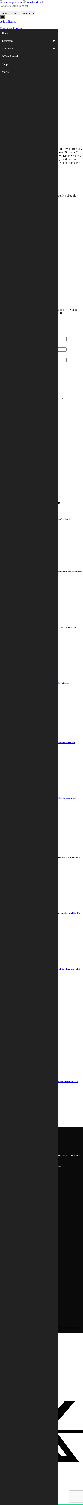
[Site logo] (11, 1)
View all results (10, 13)
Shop (5, 64)
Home (5, 33)
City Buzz (7, 48)
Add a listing (8, 21)
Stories (5, 71)
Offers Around (10, 56)
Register (18, 28)
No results (28, 13)
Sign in (4, 28)
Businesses (7, 40)
